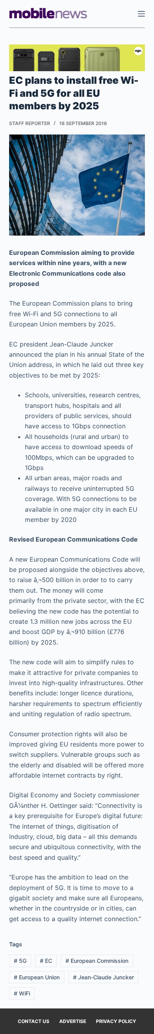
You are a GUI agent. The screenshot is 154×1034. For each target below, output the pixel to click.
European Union (37, 977)
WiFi (22, 993)
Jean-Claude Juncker (103, 977)
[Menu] (141, 13)
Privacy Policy (116, 1021)
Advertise (72, 1021)
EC (46, 960)
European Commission (97, 960)
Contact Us (33, 1021)
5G (20, 960)
